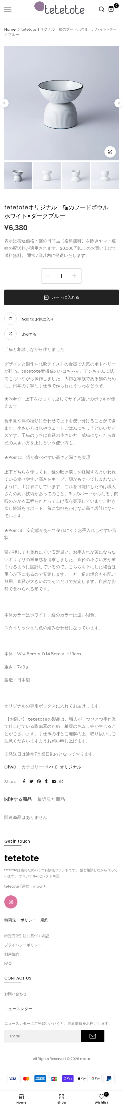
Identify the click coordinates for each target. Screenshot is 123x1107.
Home (10, 29)
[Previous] (4, 103)
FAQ (8, 963)
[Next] (118, 103)
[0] (111, 9)
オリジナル (70, 767)
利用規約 (11, 954)
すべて (51, 767)
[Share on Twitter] (31, 781)
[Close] (97, 7)
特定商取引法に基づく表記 (26, 936)
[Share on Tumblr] (46, 781)
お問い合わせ (15, 994)
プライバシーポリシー (22, 945)
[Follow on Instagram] (10, 902)
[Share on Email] (53, 781)
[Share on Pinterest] (39, 781)
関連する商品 (18, 799)
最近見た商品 (51, 799)
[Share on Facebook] (24, 781)
